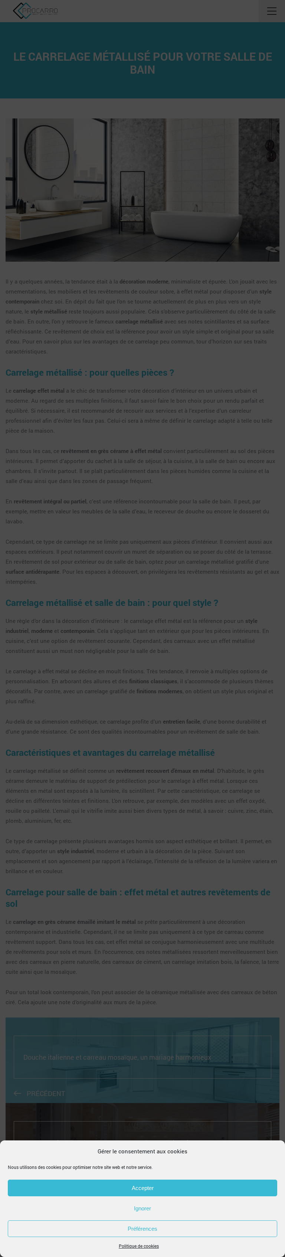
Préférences (142, 1229)
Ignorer (142, 1208)
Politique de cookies (139, 1246)
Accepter (143, 1188)
